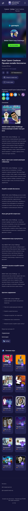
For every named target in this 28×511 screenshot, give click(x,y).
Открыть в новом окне (11, 77)
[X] (19, 94)
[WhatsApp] (3, 98)
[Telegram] (15, 94)
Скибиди (7, 341)
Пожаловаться (17, 73)
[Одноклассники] (11, 94)
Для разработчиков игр (7, 490)
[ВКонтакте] (7, 94)
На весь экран (9, 82)
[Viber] (23, 94)
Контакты (4, 483)
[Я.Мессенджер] (3, 94)
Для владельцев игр (7, 487)
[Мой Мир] (7, 98)
